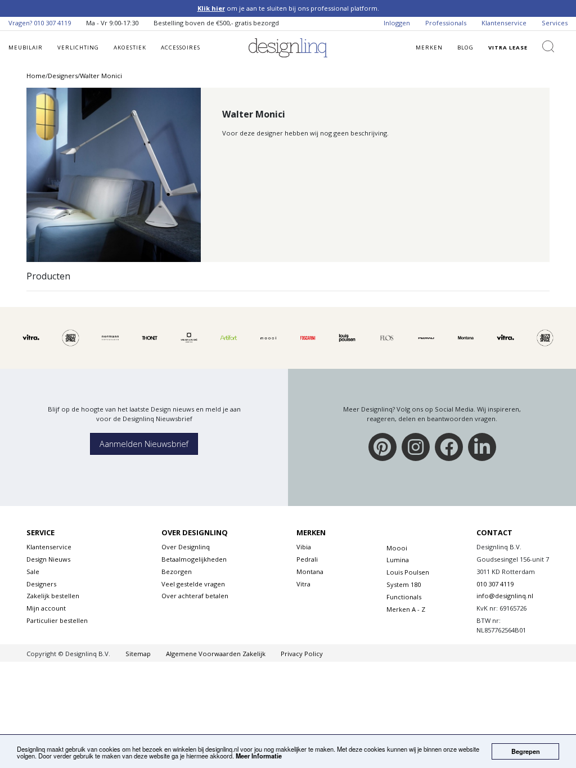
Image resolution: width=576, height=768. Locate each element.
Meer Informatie (259, 755)
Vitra (303, 584)
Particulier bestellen (57, 620)
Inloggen (397, 23)
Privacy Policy (302, 653)
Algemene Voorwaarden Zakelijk (216, 653)
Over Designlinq (185, 547)
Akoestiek (130, 47)
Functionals (403, 597)
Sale (32, 571)
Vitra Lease (508, 47)
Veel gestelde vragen (193, 584)
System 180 (403, 584)
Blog (465, 47)
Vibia (303, 547)
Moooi (396, 548)
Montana (309, 571)
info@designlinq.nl (504, 595)
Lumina (397, 559)
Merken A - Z (405, 609)
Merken (429, 47)
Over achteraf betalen (194, 595)
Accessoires (180, 47)
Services (555, 23)
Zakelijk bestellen (52, 595)
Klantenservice (504, 23)
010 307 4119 (52, 23)
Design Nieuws (48, 559)
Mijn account (46, 608)
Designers (41, 584)
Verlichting (78, 47)
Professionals (445, 23)
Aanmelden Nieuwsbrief (144, 444)
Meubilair (25, 47)
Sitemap (138, 653)
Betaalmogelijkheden (194, 559)
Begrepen (525, 751)
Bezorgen (176, 571)
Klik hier (211, 8)
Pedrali (307, 559)
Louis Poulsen (407, 572)
